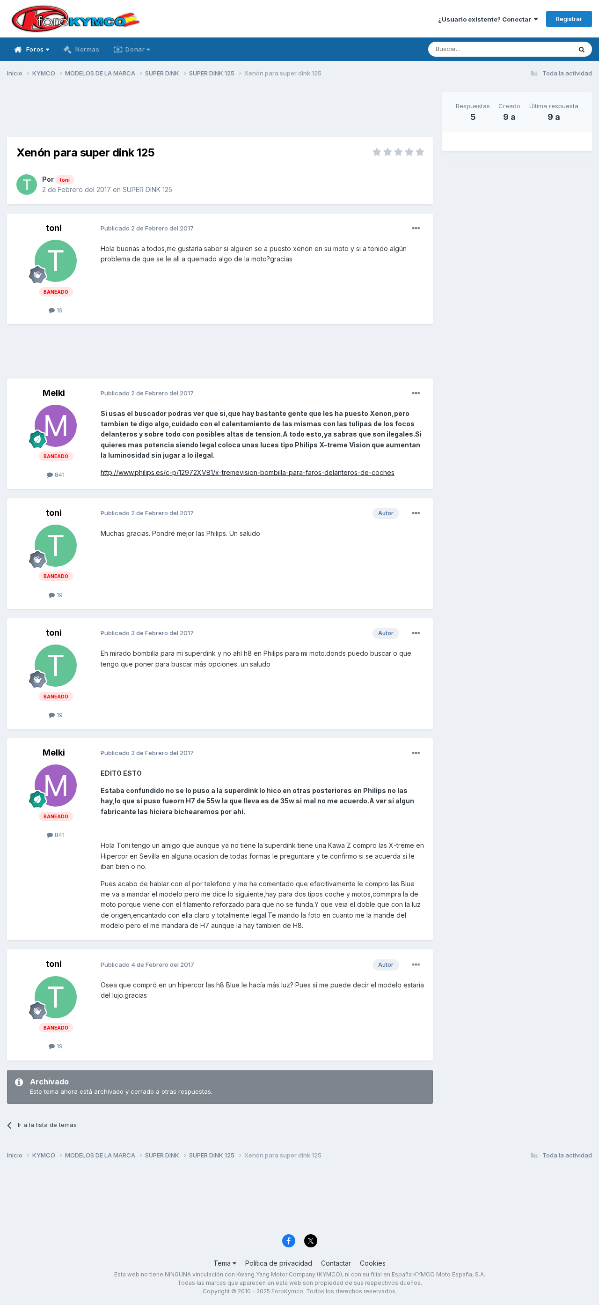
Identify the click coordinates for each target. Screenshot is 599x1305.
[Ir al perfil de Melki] (56, 426)
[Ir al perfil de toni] (26, 184)
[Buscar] (581, 49)
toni (54, 228)
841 (59, 474)
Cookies (373, 1263)
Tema (223, 1263)
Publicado (147, 228)
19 (59, 310)
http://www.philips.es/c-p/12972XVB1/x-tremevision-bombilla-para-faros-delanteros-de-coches (247, 472)
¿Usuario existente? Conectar (486, 19)
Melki (54, 393)
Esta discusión (539, 48)
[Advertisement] (220, 113)
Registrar (569, 18)
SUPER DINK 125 (147, 189)
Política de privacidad (278, 1263)
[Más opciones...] (416, 228)
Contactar (336, 1263)
